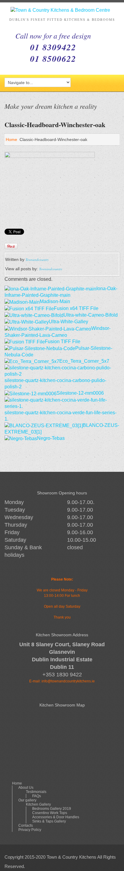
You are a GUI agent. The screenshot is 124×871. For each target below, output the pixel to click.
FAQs (36, 796)
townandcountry (37, 259)
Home (11, 139)
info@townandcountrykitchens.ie (68, 681)
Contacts (25, 825)
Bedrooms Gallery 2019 (51, 809)
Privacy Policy (29, 830)
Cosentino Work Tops (49, 813)
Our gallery (27, 800)
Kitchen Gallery (38, 804)
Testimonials (36, 792)
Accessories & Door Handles (55, 817)
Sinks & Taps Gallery (49, 821)
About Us (25, 787)
